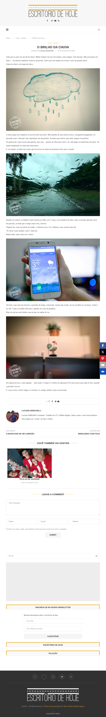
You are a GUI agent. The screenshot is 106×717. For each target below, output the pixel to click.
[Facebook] (47, 21)
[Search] (98, 29)
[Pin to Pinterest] (55, 402)
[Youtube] (55, 21)
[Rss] (58, 21)
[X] (103, 352)
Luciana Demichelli (46, 51)
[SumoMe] (103, 371)
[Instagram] (52, 21)
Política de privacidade (52, 706)
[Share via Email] (58, 402)
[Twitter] (44, 676)
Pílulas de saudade (30, 479)
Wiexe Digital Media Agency (73, 706)
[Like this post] (49, 402)
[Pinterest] (103, 358)
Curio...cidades (21, 38)
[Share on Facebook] (52, 402)
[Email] (103, 365)
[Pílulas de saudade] (29, 463)
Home (8, 38)
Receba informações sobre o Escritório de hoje (41, 615)
